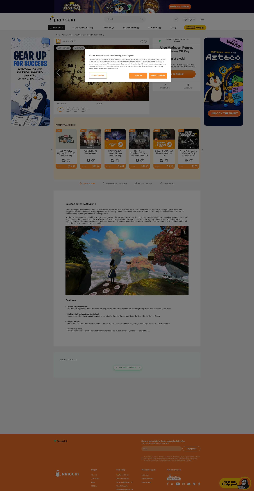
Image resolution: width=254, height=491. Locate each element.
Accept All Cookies (158, 76)
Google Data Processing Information (106, 68)
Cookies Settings (98, 76)
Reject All (138, 76)
